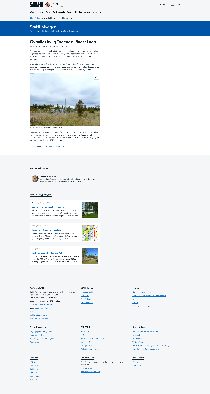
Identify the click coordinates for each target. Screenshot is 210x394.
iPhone (147, 362)
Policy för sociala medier (91, 349)
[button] (163, 5)
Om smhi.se (35, 342)
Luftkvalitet (137, 299)
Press (32, 311)
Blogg (39, 18)
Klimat (40, 12)
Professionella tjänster (63, 12)
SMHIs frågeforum (49, 315)
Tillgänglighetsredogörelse (41, 331)
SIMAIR (135, 302)
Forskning (96, 12)
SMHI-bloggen (87, 299)
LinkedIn (57, 146)
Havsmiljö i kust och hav (142, 292)
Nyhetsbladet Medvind (90, 372)
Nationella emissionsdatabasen (145, 331)
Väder (32, 12)
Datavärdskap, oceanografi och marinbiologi (151, 345)
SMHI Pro (45, 369)
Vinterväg (45, 376)
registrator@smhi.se (43, 308)
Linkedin (96, 342)
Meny (177, 4)
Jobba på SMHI (87, 292)
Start (32, 18)
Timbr (44, 372)
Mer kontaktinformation (40, 318)
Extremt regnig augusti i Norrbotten (49, 207)
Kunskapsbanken (82, 12)
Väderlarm (46, 379)
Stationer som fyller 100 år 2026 (47, 253)
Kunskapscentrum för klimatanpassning (149, 295)
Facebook (48, 146)
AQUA (44, 362)
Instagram (97, 345)
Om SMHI (85, 295)
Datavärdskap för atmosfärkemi (145, 349)
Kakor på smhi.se (37, 335)
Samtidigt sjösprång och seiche (46, 230)
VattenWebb (137, 342)
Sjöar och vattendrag (141, 306)
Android (147, 365)
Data (48, 12)
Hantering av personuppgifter (42, 338)
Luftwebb (148, 335)
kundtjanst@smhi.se (43, 304)
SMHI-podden (87, 302)
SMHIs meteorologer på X (103, 338)
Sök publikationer (88, 368)
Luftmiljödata (138, 338)
